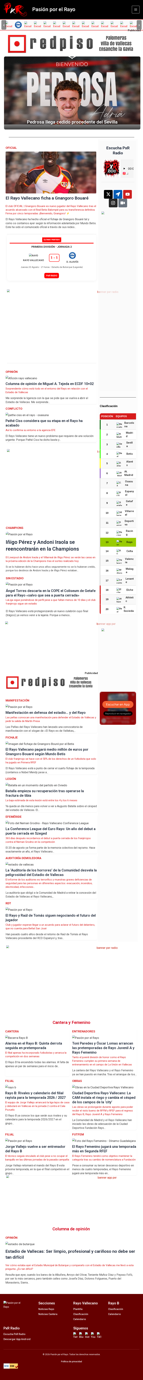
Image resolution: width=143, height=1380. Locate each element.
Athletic (130, 599)
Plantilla (77, 1309)
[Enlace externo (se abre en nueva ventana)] (73, 44)
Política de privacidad (71, 1361)
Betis (129, 453)
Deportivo (129, 522)
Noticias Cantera (47, 1314)
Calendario (79, 1319)
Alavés (129, 463)
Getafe (129, 503)
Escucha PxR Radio (14, 1334)
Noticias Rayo (46, 1309)
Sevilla (129, 444)
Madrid (129, 434)
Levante (130, 580)
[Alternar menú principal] (136, 9)
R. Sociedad (129, 609)
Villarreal (129, 513)
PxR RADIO (51, 275)
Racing (129, 532)
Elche (129, 589)
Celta (129, 551)
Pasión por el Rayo (53, 9)
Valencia (129, 560)
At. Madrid (128, 473)
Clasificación (80, 1314)
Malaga (129, 570)
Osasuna (129, 483)
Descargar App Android (17, 1339)
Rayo (129, 542)
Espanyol (129, 493)
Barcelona (129, 424)
